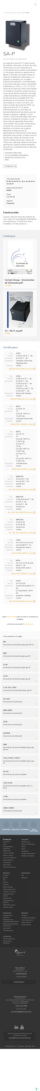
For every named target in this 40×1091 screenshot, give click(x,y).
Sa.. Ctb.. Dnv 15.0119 (21, 489)
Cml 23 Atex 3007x (22, 553)
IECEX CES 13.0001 (22, 469)
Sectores (25, 839)
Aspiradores (6, 857)
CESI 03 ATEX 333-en (21, 399)
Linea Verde (6, 910)
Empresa (6, 867)
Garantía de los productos (9, 901)
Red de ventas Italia (8, 920)
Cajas (19, 13)
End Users (24, 871)
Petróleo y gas (25, 841)
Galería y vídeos (7, 894)
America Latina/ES (16, 4)
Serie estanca (6, 859)
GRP (23, 13)
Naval (23, 847)
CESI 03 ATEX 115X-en (21, 369)
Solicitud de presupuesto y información (9, 907)
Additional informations (28, 903)
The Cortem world (26, 905)
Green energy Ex (7, 855)
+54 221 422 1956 (21, 984)
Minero (23, 845)
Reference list (6, 887)
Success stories (25, 909)
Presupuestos (9, 166)
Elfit (4, 873)
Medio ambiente (7, 879)
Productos (13, 13)
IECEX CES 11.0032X (22, 424)
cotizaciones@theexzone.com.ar (21, 990)
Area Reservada (7, 912)
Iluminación (6, 841)
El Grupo (5, 869)
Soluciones (25, 867)
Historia (5, 875)
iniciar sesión (11, 617)
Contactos (6, 918)
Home (7, 13)
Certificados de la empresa (9, 890)
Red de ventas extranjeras (9, 922)
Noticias (24, 899)
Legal (33, 1019)
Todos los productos (8, 861)
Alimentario (25, 849)
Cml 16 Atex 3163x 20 (21, 601)
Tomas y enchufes (7, 849)
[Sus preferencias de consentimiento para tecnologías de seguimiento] (36, 1089)
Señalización (6, 847)
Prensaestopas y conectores (10, 845)
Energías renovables (27, 853)
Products (24, 901)
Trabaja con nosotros (8, 883)
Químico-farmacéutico (27, 843)
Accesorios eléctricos (8, 853)
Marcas (5, 871)
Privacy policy (20, 1019)
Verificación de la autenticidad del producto (9, 904)
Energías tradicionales (27, 851)
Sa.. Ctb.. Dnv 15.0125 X (20, 512)
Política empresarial (8, 881)
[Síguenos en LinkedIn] (16, 1006)
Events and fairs (26, 907)
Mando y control (7, 851)
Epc (22, 869)
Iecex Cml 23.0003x (22, 573)
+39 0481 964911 (21, 953)
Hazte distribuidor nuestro (9, 885)
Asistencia (6, 899)
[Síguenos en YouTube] (22, 1006)
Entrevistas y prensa (8, 892)
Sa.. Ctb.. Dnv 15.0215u (21, 533)
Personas (5, 877)
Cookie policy (28, 1019)
